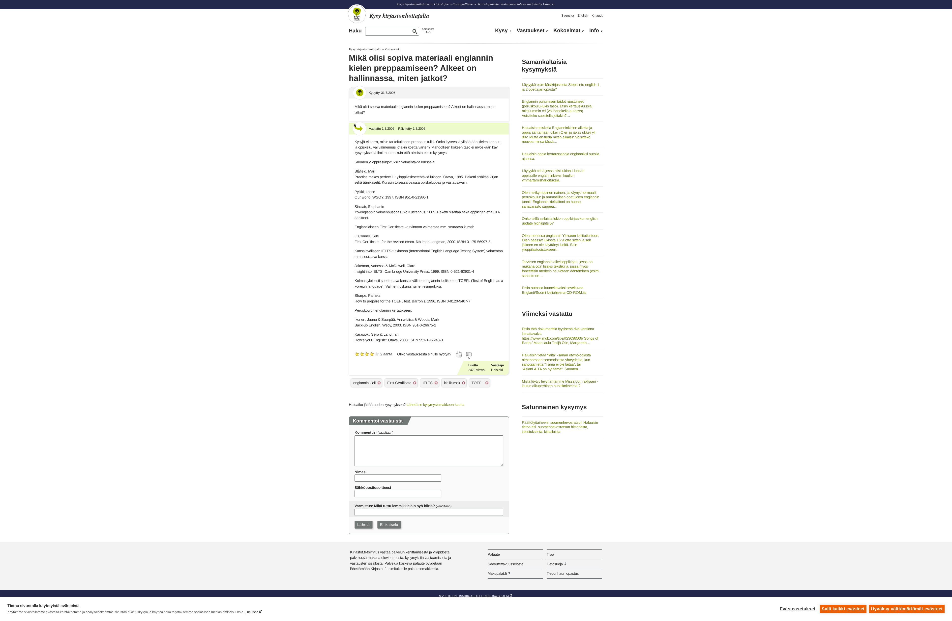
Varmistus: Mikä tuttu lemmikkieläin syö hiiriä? (395, 506)
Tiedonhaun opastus (563, 573)
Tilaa (550, 554)
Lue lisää (251, 612)
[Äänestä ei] (468, 355)
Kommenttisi (366, 432)
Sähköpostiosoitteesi (373, 487)
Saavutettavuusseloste (505, 564)
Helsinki (497, 370)
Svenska (567, 15)
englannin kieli (364, 383)
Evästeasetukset (797, 608)
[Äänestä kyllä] (459, 354)
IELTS (428, 383)
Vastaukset (530, 30)
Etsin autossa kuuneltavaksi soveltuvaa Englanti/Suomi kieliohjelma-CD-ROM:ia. (554, 290)
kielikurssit (452, 383)
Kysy (501, 30)
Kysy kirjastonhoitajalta (365, 49)
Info (594, 30)
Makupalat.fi (497, 573)
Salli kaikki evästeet (843, 608)
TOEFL (477, 383)
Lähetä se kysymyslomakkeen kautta (435, 404)
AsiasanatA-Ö (428, 30)
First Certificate (399, 383)
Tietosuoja (555, 564)
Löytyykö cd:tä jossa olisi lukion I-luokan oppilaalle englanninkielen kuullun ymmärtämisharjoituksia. (553, 175)
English (582, 15)
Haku (355, 31)
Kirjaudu (597, 15)
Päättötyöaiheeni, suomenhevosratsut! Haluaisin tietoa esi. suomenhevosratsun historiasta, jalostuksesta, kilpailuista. (560, 427)
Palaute (494, 554)
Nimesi (360, 472)
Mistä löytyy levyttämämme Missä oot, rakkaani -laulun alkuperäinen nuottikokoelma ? (560, 383)
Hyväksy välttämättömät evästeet (907, 608)
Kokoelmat (566, 30)
